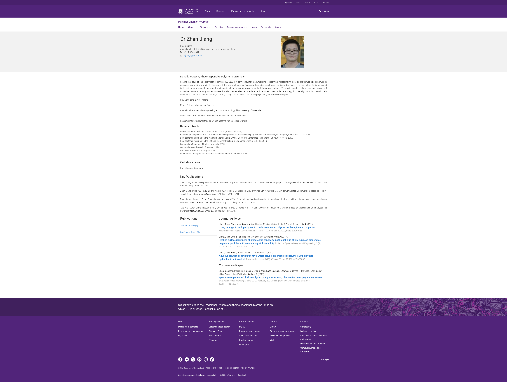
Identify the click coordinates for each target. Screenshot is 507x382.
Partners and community (242, 11)
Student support (246, 340)
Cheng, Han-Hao (239, 237)
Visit (272, 340)
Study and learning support (282, 331)
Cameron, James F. (291, 271)
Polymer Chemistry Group (193, 21)
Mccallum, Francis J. (243, 271)
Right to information (228, 375)
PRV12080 (252, 368)
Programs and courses (249, 331)
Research (220, 11)
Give (316, 3)
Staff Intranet (215, 335)
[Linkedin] (187, 360)
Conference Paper (190, 232)
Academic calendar (248, 335)
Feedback (242, 375)
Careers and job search (219, 327)
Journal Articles (189, 225)
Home (181, 27)
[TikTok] (212, 360)
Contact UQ (305, 327)
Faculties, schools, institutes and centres (313, 337)
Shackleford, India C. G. (277, 224)
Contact (325, 3)
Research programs (236, 27)
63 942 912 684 (216, 368)
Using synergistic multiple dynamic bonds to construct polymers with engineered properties (267, 227)
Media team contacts (188, 327)
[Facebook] (180, 360)
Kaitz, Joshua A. (273, 271)
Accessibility (212, 375)
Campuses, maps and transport (310, 350)
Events (307, 3)
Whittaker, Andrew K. (256, 252)
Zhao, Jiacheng (226, 271)
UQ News (182, 335)
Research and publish (280, 335)
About (263, 11)
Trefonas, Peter (308, 271)
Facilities (219, 27)
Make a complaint (308, 331)
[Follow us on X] (193, 360)
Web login (325, 360)
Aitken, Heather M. (257, 224)
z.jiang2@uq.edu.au (193, 55)
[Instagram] (206, 360)
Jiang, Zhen (224, 224)
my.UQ (242, 327)
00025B (236, 368)
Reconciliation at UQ (215, 308)
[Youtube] (199, 360)
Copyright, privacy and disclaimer (191, 375)
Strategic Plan (215, 331)
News (298, 3)
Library (273, 327)
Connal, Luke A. (299, 224)
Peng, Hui (229, 274)
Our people (266, 27)
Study (207, 11)
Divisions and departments (312, 343)
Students (204, 27)
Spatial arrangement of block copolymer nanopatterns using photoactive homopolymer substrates (270, 277)
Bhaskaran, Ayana (239, 224)
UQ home (288, 3)
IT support (213, 340)
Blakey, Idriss (253, 237)
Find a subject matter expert (191, 331)
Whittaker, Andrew (272, 237)
